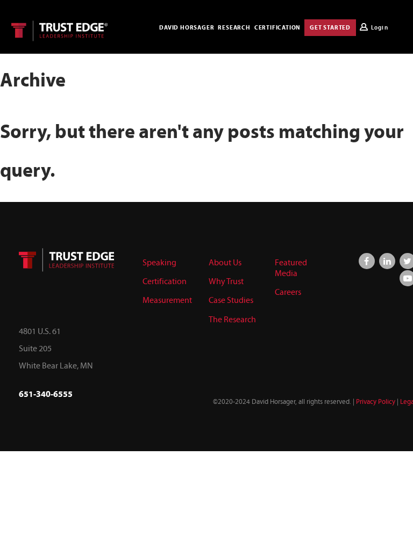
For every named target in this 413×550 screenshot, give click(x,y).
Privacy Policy (375, 401)
